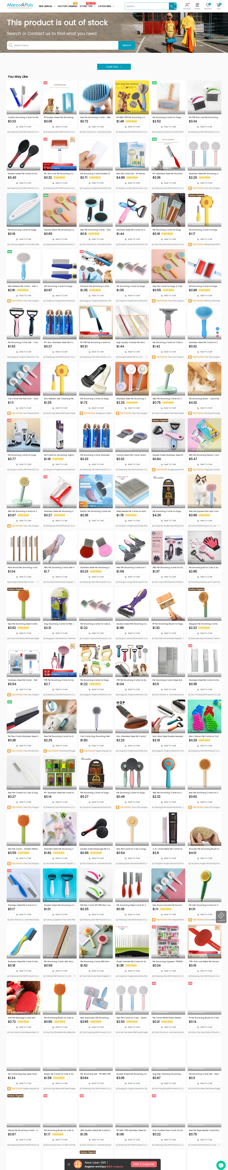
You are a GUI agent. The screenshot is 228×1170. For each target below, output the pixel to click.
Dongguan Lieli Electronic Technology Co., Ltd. (59, 638)
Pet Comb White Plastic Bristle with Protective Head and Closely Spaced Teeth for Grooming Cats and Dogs (168, 1017)
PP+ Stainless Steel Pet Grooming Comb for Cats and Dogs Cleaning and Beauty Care (168, 173)
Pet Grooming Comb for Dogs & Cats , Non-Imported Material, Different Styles (23, 455)
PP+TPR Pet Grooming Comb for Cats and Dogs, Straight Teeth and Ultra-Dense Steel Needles (96, 342)
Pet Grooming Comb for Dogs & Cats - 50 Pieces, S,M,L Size (168, 511)
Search (127, 45)
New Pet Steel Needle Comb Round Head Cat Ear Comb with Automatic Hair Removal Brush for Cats (204, 1130)
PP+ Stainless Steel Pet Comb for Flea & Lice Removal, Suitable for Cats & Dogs (59, 792)
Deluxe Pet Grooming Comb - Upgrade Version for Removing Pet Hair (23, 1130)
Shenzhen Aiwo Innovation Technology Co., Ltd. (204, 638)
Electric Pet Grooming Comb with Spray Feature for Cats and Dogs (96, 511)
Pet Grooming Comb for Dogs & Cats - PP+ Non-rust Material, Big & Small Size (23, 229)
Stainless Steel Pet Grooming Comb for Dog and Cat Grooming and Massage (131, 398)
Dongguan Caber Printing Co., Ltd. (96, 413)
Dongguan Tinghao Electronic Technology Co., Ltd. (95, 301)
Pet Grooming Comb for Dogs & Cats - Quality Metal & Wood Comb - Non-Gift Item (168, 117)
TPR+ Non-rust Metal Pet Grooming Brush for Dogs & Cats (204, 961)
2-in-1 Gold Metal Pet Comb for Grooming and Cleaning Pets (167, 849)
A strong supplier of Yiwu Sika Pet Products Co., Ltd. (23, 244)
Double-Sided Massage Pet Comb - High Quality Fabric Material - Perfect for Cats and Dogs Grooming (96, 849)
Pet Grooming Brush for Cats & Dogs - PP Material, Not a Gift (59, 1130)
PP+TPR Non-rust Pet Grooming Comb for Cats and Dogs (204, 117)
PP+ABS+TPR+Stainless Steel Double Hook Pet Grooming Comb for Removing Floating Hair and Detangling (131, 1130)
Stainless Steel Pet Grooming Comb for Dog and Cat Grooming (204, 173)
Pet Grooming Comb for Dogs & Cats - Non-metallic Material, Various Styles (204, 229)
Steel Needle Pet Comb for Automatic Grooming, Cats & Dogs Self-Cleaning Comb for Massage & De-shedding (132, 511)
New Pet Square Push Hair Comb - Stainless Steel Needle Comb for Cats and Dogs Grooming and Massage (204, 511)
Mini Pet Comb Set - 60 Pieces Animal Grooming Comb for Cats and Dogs (132, 173)
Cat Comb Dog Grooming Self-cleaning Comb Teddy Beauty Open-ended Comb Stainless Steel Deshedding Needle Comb (96, 736)
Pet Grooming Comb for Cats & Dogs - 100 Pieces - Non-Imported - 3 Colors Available (95, 624)
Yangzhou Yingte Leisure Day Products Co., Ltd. (96, 188)
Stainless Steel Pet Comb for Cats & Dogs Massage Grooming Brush (204, 342)
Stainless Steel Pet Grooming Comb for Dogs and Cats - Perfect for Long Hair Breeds (59, 511)
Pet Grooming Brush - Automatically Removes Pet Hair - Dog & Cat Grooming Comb (204, 398)
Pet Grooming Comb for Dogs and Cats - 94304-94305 (59, 286)
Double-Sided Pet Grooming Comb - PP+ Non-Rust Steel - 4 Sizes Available (59, 905)
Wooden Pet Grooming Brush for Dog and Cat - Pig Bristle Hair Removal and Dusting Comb (204, 849)
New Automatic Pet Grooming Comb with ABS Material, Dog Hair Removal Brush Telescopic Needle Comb (95, 1017)
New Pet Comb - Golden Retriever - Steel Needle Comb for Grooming (23, 849)
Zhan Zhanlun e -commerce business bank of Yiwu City (96, 132)
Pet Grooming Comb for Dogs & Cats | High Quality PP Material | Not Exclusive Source (168, 229)
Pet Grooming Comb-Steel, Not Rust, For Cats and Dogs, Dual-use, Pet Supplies (168, 680)
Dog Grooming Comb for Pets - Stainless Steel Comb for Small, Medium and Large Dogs (59, 624)
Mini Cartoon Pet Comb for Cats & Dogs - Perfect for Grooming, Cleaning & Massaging (204, 736)
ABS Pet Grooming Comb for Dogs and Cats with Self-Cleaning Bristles (168, 567)
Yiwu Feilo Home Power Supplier (59, 582)
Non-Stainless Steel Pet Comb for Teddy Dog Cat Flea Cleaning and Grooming (132, 736)
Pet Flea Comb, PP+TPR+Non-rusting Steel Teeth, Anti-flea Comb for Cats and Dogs (96, 905)
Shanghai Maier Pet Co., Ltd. (130, 357)
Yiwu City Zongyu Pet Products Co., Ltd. (204, 188)
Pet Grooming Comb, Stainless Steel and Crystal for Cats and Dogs (96, 455)
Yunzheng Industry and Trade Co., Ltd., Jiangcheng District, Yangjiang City (204, 582)
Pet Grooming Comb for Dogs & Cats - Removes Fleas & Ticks (95, 398)
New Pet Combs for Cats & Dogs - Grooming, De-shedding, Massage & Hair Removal (23, 792)
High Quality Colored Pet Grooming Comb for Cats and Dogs (131, 342)
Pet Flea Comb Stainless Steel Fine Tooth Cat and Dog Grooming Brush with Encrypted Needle (23, 736)
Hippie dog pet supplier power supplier (96, 751)
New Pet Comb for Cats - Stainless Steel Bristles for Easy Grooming (132, 1017)
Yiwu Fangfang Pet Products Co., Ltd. (96, 1032)
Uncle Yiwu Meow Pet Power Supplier (59, 413)
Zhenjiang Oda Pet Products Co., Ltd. (23, 132)
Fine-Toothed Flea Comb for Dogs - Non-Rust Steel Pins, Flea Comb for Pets (168, 1130)
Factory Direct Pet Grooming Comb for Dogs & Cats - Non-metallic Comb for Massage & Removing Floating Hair (59, 229)
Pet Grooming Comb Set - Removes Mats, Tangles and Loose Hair (204, 1074)
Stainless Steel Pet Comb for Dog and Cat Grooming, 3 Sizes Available (204, 680)
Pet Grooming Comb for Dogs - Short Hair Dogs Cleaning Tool (95, 792)
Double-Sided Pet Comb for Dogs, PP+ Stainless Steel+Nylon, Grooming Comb (23, 173)
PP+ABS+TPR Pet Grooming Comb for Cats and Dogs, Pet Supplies (132, 117)
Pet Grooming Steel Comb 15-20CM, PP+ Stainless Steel (131, 905)
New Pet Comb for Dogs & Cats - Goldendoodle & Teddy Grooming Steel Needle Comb (167, 286)
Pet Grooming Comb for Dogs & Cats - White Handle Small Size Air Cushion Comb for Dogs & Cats (204, 286)
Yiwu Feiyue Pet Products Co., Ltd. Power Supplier (23, 413)
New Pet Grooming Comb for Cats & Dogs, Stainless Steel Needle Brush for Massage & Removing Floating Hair (204, 792)
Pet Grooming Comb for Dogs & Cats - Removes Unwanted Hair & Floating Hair (95, 680)
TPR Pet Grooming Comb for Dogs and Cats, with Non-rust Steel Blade (132, 680)
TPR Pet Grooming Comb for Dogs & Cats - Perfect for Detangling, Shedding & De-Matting (59, 680)
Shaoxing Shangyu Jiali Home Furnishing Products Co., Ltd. (204, 413)
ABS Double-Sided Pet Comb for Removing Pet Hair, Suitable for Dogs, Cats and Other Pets (95, 1130)
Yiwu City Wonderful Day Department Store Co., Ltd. (59, 1032)
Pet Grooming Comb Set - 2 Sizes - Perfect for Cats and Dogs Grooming (23, 342)
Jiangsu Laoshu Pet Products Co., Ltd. (132, 188)
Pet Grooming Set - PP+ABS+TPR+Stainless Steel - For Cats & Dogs (95, 1074)
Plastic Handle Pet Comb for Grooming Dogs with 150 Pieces (131, 961)
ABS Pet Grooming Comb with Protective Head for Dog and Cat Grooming (59, 567)
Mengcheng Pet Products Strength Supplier (204, 244)
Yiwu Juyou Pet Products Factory (168, 582)
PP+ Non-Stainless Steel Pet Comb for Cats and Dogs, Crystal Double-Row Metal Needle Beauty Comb (59, 342)
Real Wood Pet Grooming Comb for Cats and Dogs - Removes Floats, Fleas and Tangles (23, 567)
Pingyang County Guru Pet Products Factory (203, 469)
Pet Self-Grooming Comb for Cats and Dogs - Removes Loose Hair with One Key (204, 905)
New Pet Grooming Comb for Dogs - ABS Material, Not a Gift (59, 736)
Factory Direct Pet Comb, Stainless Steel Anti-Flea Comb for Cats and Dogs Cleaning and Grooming (131, 455)
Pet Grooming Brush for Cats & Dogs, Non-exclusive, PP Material (59, 1017)
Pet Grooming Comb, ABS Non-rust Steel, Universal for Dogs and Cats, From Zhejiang (95, 961)
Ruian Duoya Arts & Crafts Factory (60, 1145)
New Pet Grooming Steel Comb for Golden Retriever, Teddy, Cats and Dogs (23, 624)
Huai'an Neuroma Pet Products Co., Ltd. (203, 919)
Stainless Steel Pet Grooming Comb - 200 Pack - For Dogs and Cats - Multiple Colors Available (59, 849)
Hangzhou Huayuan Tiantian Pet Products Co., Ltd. (168, 132)
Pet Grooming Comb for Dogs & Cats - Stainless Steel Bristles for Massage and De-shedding (132, 792)
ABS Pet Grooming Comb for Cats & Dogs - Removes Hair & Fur (23, 511)
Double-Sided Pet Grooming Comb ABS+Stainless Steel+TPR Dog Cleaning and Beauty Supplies (131, 1074)
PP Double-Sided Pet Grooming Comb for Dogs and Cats (58, 117)
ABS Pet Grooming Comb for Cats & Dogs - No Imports (168, 398)
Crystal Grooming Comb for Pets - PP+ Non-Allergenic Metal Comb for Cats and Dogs (23, 117)
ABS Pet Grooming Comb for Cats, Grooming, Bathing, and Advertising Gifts (168, 792)
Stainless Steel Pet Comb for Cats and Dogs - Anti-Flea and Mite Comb (23, 905)
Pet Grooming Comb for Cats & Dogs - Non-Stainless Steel (168, 342)
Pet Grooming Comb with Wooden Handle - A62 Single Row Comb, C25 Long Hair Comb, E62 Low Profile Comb (59, 961)
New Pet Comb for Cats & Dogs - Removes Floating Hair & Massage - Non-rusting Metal (132, 849)
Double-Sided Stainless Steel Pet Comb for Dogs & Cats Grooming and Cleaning (168, 455)
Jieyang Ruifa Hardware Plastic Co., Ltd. (59, 244)
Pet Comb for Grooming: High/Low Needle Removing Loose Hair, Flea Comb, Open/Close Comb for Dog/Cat (59, 455)
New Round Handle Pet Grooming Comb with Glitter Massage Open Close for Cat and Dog (168, 905)
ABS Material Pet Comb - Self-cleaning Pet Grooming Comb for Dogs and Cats (23, 286)
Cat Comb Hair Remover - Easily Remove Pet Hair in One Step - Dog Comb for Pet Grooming (23, 398)
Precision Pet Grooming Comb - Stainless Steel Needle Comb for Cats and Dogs (95, 286)
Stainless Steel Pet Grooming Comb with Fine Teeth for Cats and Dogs (95, 567)
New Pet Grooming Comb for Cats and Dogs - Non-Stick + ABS (131, 567)
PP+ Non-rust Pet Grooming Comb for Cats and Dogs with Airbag (59, 173)
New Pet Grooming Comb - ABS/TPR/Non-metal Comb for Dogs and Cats (96, 117)
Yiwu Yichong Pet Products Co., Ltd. (205, 694)
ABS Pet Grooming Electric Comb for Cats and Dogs (204, 455)
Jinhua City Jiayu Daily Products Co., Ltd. (204, 1032)
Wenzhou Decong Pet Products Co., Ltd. (203, 301)
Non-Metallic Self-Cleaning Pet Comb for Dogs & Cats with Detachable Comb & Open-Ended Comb (59, 398)
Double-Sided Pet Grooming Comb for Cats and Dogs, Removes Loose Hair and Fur (131, 624)
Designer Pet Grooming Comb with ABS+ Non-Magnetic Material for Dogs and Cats (204, 624)
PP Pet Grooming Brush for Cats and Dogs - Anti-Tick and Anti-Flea (204, 1017)
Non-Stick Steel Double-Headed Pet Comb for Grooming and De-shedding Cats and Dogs (168, 736)
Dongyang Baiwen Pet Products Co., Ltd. (22, 1145)
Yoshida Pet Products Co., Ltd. (203, 526)
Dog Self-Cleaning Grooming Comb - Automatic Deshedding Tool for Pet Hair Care (168, 1074)
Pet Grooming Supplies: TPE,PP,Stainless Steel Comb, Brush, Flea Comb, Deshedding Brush (168, 961)
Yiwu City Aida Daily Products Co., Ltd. (168, 244)
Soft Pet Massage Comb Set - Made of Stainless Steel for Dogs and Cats (23, 1017)
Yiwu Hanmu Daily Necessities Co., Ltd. (23, 1032)
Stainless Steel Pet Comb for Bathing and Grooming (23, 961)
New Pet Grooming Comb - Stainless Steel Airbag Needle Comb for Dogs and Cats (95, 229)
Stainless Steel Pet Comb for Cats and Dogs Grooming (132, 229)
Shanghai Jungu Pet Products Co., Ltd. (132, 244)
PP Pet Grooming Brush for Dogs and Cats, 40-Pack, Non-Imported (168, 624)
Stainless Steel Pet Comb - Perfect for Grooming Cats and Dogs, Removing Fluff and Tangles (23, 680)
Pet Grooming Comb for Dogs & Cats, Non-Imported (131, 286)
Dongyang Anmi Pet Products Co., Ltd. (168, 469)
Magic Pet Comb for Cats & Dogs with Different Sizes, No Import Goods (59, 1074)
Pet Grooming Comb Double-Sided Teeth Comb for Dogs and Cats (95, 173)
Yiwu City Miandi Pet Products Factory (23, 751)
